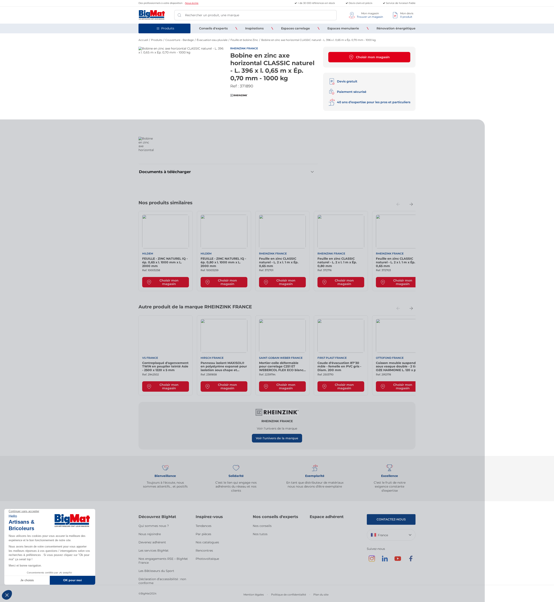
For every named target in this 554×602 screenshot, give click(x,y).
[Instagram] (372, 561)
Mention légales (253, 594)
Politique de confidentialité (288, 594)
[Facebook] (410, 561)
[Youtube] (398, 561)
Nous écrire (191, 3)
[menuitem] (213, 28)
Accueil (143, 40)
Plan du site (321, 594)
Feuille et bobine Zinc (244, 40)
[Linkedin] (385, 561)
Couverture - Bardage (179, 40)
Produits (156, 40)
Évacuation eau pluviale (212, 40)
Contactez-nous (391, 519)
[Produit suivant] (411, 204)
